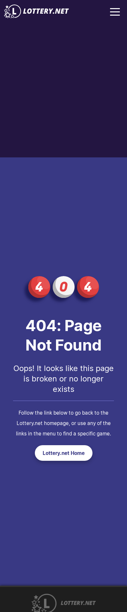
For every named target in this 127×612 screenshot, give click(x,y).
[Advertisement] (63, 90)
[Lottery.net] (36, 16)
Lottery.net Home (64, 453)
